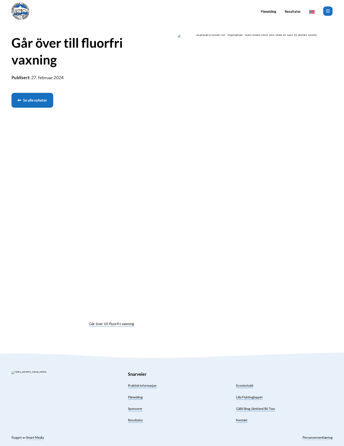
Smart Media (35, 437)
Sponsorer (135, 409)
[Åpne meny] (328, 11)
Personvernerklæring (317, 437)
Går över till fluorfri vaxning (111, 323)
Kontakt (241, 420)
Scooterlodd (244, 385)
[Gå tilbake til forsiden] (20, 11)
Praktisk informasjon (142, 385)
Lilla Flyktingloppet (249, 397)
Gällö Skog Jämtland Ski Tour (255, 409)
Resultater (293, 11)
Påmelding (268, 11)
